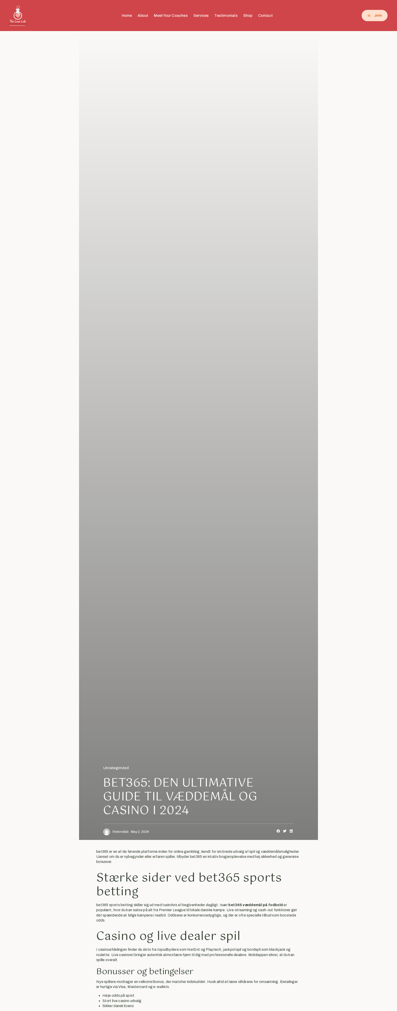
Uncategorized (116, 768)
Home (127, 15)
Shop (247, 15)
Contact (265, 15)
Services (201, 15)
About (143, 15)
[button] (278, 831)
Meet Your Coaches (170, 15)
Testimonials (225, 15)
